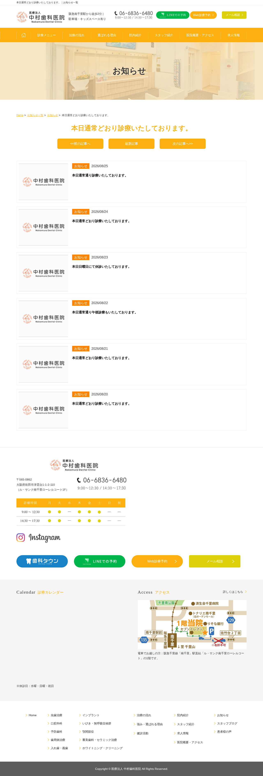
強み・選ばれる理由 (150, 724)
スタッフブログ (227, 723)
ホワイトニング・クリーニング (102, 748)
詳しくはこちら (233, 591)
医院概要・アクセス (200, 35)
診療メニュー (46, 35)
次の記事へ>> (183, 143)
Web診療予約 (157, 561)
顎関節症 (88, 731)
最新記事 (131, 143)
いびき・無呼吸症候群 (96, 723)
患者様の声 (224, 731)
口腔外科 (56, 723)
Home (19, 115)
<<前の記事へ (80, 143)
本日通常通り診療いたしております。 (100, 175)
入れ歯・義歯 (59, 748)
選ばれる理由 (107, 35)
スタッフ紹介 (164, 35)
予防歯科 (56, 731)
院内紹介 (135, 35)
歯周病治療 (58, 739)
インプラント (91, 715)
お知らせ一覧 (35, 115)
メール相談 (214, 561)
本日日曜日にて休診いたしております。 (101, 266)
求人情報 (233, 35)
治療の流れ (76, 35)
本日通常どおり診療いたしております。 (101, 221)
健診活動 (142, 733)
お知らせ (52, 115)
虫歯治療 (56, 715)
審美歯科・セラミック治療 (99, 739)
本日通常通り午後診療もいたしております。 (105, 312)
